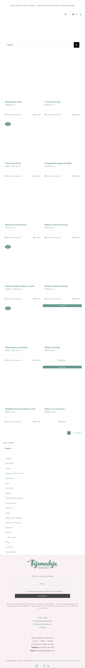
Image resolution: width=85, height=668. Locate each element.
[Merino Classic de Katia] (62, 201)
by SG (78, 660)
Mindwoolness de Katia (16, 347)
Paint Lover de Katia (55, 409)
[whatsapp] (77, 14)
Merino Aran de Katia (15, 224)
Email (42, 584)
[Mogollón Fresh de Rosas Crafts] (22, 385)
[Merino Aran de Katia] (22, 201)
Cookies (42, 627)
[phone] (81, 14)
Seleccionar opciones (14, 114)
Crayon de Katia (52, 102)
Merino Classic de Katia (56, 224)
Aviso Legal (42, 618)
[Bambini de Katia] (22, 78)
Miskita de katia (52, 347)
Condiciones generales (42, 621)
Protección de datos (42, 624)
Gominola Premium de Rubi (58, 163)
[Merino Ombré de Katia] (62, 262)
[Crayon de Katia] (62, 78)
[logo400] (42, 23)
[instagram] (65, 14)
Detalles (38, 114)
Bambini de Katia (13, 102)
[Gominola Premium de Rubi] (62, 139)
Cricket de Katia (13, 163)
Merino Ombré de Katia (56, 286)
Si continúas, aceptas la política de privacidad (44, 591)
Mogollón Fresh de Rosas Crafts (20, 409)
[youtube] (73, 14)
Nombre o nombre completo (42, 576)
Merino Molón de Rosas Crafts (19, 286)
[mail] (69, 14)
